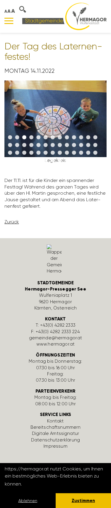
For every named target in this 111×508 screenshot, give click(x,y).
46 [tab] (67, 161)
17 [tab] (31, 145)
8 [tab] (60, 138)
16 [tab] (24, 145)
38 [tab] (88, 153)
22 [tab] (67, 145)
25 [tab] (88, 145)
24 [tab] (81, 145)
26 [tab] (95, 145)
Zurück (11, 222)
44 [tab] (53, 161)
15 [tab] (17, 145)
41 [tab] (31, 161)
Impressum (55, 446)
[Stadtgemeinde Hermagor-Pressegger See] (64, 16)
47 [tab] (74, 161)
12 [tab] (88, 138)
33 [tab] (53, 153)
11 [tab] (81, 138)
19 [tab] (46, 145)
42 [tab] (38, 161)
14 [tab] (10, 145)
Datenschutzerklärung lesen (55, 484)
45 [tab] (60, 161)
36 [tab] (74, 153)
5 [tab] (38, 138)
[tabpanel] (55, 124)
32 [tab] (46, 153)
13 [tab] (95, 138)
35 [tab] (67, 153)
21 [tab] (60, 145)
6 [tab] (46, 138)
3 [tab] (24, 138)
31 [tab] (38, 153)
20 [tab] (53, 145)
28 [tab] (17, 153)
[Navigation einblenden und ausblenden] (8, 21)
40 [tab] (24, 161)
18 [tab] (38, 145)
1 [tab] (10, 138)
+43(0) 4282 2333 (57, 325)
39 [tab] (95, 153)
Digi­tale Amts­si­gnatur (55, 433)
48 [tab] (81, 161)
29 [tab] (24, 153)
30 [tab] (31, 153)
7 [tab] (53, 138)
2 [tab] (17, 138)
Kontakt (55, 421)
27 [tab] (10, 153)
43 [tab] (46, 161)
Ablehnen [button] (27, 500)
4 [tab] (31, 138)
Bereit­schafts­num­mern (55, 427)
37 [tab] (81, 153)
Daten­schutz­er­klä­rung (55, 440)
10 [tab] (74, 138)
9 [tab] (67, 138)
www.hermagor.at (55, 344)
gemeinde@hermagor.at (55, 338)
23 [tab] (74, 145)
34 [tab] (60, 153)
